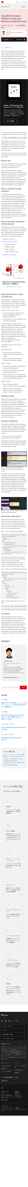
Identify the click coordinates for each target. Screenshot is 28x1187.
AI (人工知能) (10, 831)
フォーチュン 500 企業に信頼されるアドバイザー (15, 1052)
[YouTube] (6, 1021)
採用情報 (17, 1073)
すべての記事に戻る (6, 47)
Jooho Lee (8, 31)
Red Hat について (5, 1063)
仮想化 (8, 984)
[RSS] (25, 39)
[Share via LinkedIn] (8, 39)
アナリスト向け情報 (6, 1071)
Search (23, 687)
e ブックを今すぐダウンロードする (11, 287)
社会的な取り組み (19, 1070)
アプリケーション (12, 960)
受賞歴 (11, 1057)
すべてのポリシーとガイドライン (7, 1110)
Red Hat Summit (4, 1100)
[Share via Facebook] (6, 39)
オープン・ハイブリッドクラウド (13, 860)
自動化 (8, 807)
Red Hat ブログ (5, 7)
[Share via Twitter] (10, 39)
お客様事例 (3, 1068)
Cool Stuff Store (18, 1097)
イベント (3, 1093)
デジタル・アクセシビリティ (21, 1109)
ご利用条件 (17, 1107)
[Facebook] (9, 1021)
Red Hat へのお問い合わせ (6, 1095)
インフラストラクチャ (13, 936)
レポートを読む (10, 121)
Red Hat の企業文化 (5, 1065)
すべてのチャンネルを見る (12, 791)
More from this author (10, 677)
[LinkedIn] (2, 1021)
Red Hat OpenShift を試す (11, 765)
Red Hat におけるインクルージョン (7, 1097)
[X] (13, 1021)
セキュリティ (10, 885)
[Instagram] (16, 1021)
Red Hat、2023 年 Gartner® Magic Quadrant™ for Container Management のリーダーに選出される (14, 760)
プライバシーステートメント (7, 1107)
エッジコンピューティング (13, 910)
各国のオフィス (18, 1093)
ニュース (17, 1063)
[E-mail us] (12, 39)
